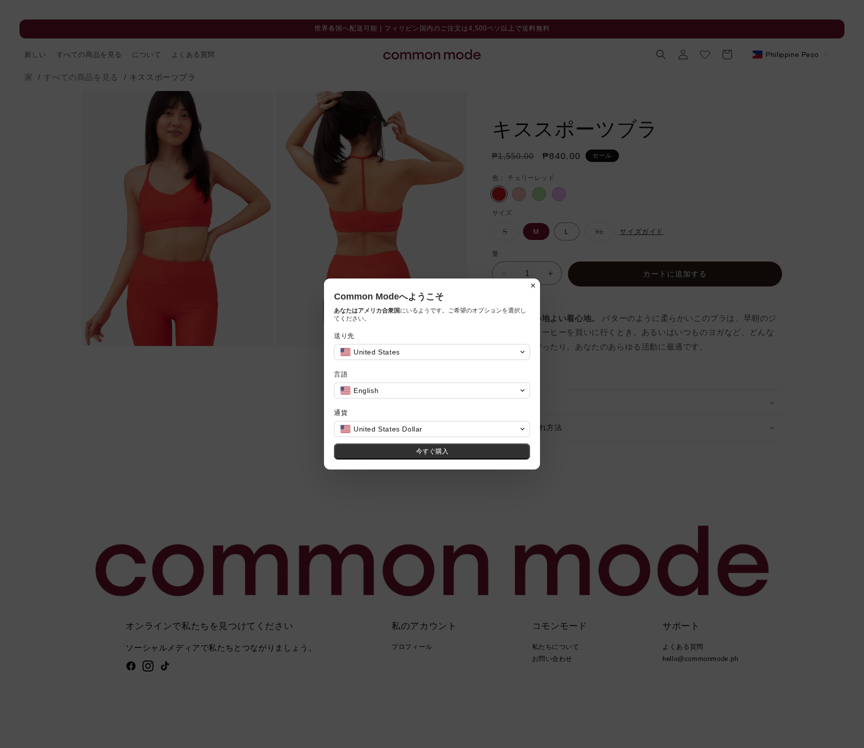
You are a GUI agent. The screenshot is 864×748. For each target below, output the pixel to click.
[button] (432, 352)
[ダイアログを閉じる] (533, 285)
